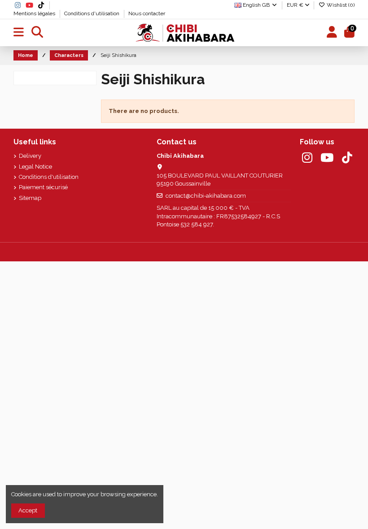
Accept (27, 510)
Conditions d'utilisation (92, 13)
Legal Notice (35, 166)
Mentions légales (35, 13)
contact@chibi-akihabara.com (206, 195)
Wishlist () (340, 5)
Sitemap (30, 198)
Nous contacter (146, 13)
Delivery (30, 155)
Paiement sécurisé (43, 187)
